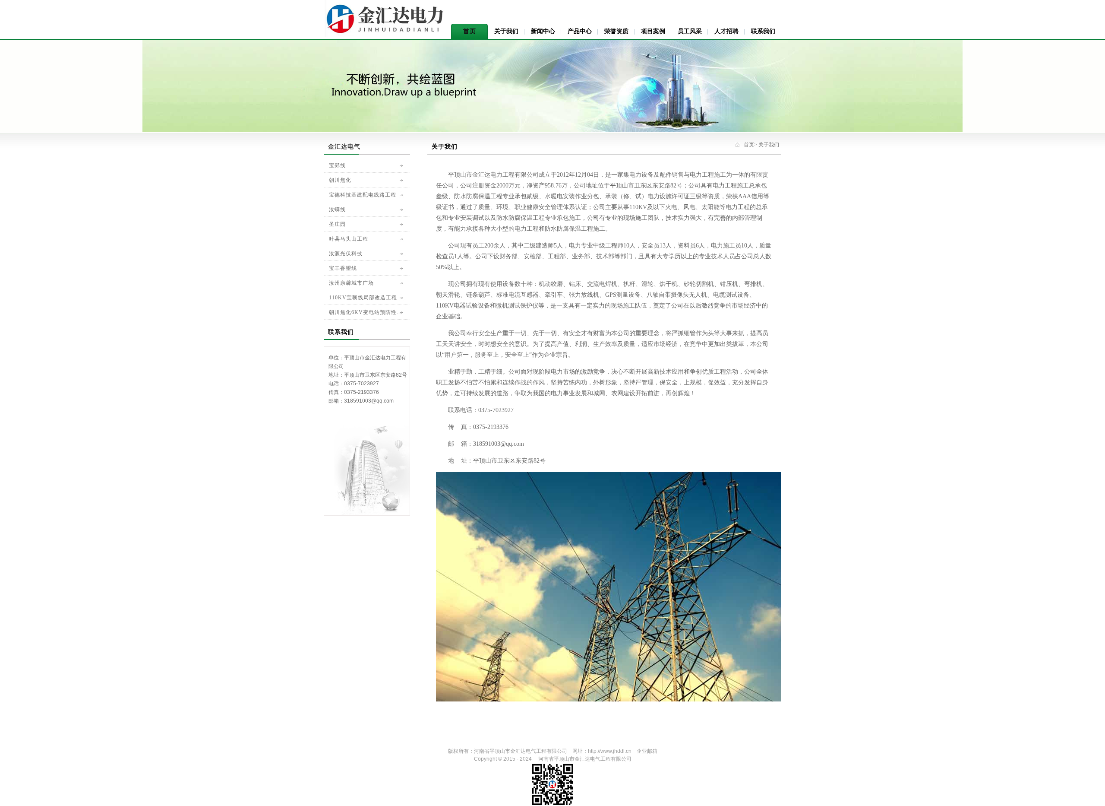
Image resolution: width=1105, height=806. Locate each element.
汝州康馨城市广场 (351, 283)
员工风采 (690, 31)
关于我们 (506, 31)
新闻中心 (543, 31)
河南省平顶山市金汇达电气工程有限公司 (520, 751)
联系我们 (763, 31)
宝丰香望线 (343, 268)
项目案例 (653, 31)
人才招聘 (726, 31)
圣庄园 (337, 224)
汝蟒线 (337, 209)
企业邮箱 (647, 751)
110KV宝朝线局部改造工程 (363, 298)
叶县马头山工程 (348, 239)
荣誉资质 (616, 31)
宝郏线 (337, 165)
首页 (469, 31)
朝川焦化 (340, 180)
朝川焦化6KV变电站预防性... (365, 312)
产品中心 (580, 31)
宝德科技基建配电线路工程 (362, 195)
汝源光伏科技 (346, 254)
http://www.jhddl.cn (609, 751)
